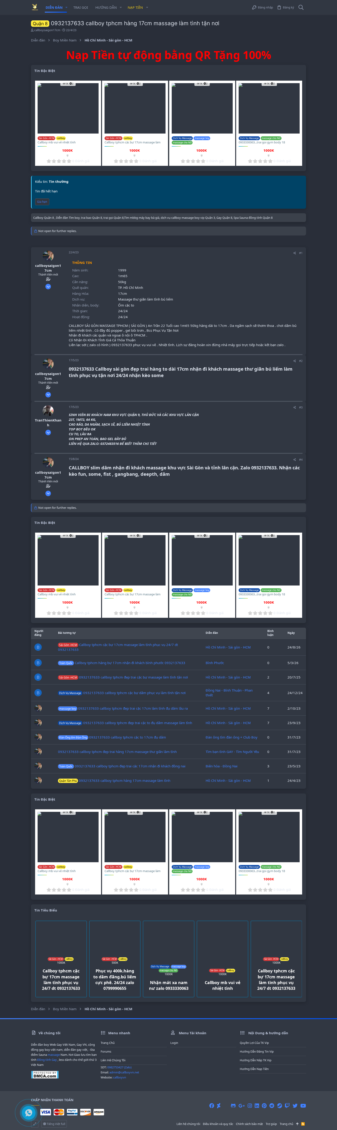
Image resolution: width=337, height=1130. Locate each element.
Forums (106, 1051)
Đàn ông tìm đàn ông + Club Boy (231, 737)
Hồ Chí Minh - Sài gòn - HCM (228, 647)
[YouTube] (303, 1105)
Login (174, 1043)
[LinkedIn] (257, 1105)
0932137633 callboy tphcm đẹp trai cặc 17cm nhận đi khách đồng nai (122, 766)
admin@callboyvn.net (124, 1072)
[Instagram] (250, 1105)
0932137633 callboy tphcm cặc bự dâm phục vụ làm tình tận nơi (122, 692)
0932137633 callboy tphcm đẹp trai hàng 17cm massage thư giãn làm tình (117, 751)
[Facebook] (211, 1105)
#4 (301, 460)
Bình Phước (215, 662)
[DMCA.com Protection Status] (45, 1077)
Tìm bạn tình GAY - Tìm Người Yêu (232, 751)
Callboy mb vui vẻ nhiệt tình (57, 142)
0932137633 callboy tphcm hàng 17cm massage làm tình (114, 780)
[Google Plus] (241, 1105)
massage (54, 1055)
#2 (301, 361)
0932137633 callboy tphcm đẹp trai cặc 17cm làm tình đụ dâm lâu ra (123, 708)
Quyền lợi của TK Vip (254, 1043)
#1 (301, 253)
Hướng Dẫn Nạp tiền (254, 1069)
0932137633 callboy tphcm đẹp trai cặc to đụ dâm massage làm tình (125, 722)
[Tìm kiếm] (301, 7)
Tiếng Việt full (55, 1124)
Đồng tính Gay (47, 1060)
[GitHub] (233, 1105)
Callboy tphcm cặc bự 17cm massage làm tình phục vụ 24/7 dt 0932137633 (132, 144)
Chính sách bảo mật (249, 1124)
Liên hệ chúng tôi (113, 1060)
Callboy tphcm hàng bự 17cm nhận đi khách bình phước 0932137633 (122, 662)
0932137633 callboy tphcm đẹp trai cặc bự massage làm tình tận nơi (123, 677)
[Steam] (279, 1105)
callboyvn (119, 1077)
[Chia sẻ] (295, 253)
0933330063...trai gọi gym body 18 (262, 142)
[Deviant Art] (218, 1105)
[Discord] (225, 1105)
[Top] (297, 1123)
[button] (66, 7)
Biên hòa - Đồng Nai (222, 766)
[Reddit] (271, 1105)
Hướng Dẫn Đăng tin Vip (257, 1051)
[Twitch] (287, 1105)
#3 (301, 407)
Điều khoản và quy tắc (218, 1124)
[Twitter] (295, 1105)
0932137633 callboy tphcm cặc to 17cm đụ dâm (112, 737)
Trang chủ (108, 1043)
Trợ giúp (271, 1124)
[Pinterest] (264, 1105)
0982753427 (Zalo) (119, 1067)
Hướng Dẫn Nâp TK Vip (255, 1060)
